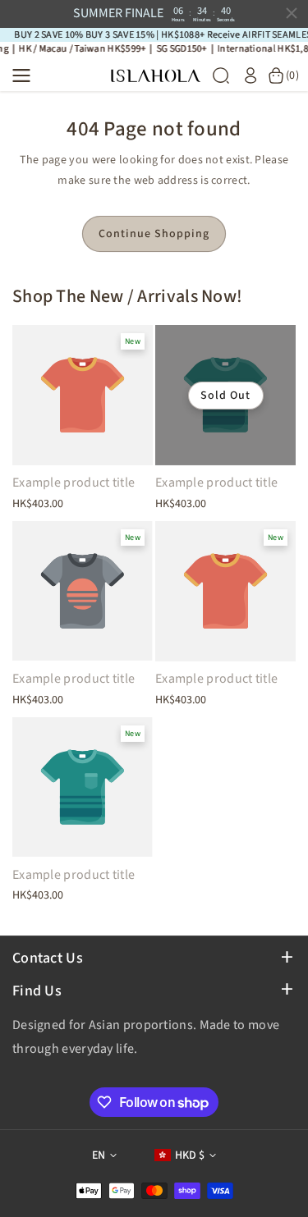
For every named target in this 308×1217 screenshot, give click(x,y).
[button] (26, 75)
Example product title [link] (73, 483)
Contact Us (47, 958)
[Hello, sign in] (250, 75)
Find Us (37, 990)
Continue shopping (154, 234)
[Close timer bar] (291, 13)
